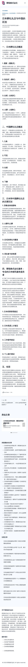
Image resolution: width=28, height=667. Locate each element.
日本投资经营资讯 (9, 650)
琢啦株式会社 (5, 13)
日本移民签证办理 (9, 644)
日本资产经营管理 (9, 642)
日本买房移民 (5, 10)
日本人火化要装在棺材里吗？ (7, 402)
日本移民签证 (11, 623)
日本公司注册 (14, 617)
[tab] (12, 432)
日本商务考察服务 (9, 646)
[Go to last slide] (4, 425)
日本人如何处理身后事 (20, 402)
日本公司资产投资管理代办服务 (12, 25)
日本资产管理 (5, 619)
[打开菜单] (25, 3)
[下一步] (23, 425)
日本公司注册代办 (9, 639)
